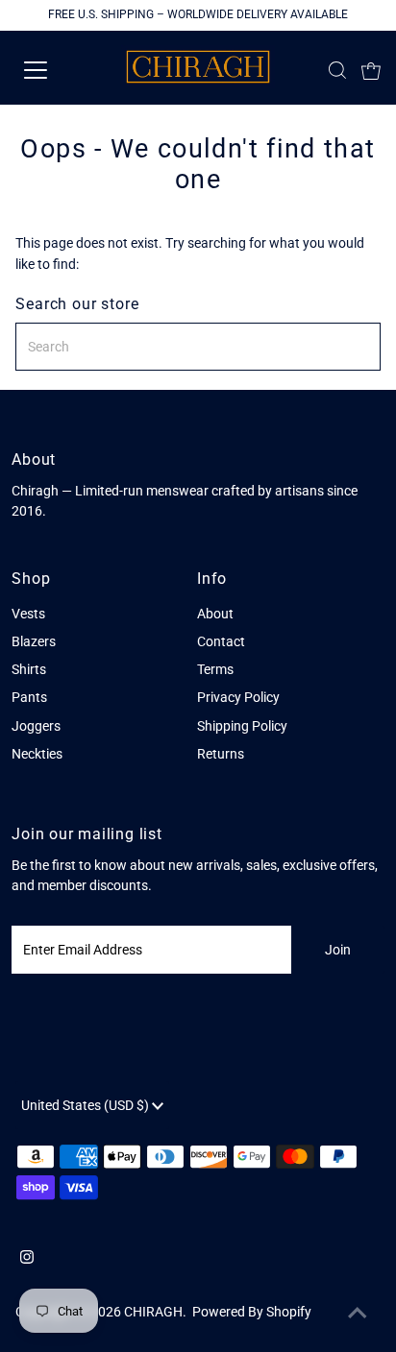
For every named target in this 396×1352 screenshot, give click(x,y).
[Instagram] (26, 1259)
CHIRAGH (153, 1311)
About (215, 613)
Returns (220, 753)
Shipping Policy (242, 726)
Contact (221, 641)
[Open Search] (337, 70)
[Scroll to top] (357, 1313)
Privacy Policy (238, 697)
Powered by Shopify (251, 1311)
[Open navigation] (54, 70)
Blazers (34, 641)
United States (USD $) (86, 1105)
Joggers (36, 726)
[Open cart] (371, 70)
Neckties (37, 753)
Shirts (29, 669)
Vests (28, 613)
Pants (29, 697)
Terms (215, 669)
